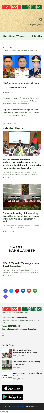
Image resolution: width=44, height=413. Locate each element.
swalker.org (4, 411)
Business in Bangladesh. (17, 406)
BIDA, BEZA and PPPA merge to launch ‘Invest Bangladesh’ (22, 265)
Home (5, 48)
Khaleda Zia (11, 123)
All (11, 48)
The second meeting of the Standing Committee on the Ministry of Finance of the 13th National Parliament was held (21, 217)
